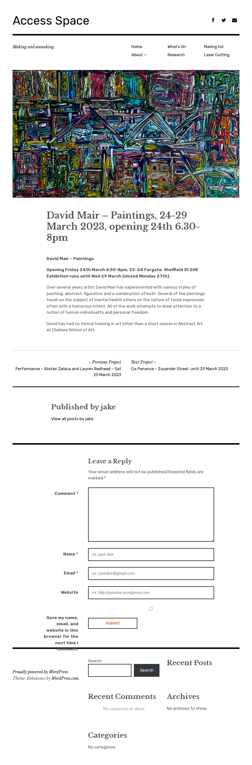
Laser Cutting (217, 54)
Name (70, 554)
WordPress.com (65, 678)
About (137, 54)
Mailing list (214, 46)
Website (69, 592)
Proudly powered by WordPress (40, 671)
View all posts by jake (72, 418)
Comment (66, 493)
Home (136, 46)
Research (176, 54)
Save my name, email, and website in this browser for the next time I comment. (61, 633)
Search (95, 660)
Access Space (51, 21)
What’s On (177, 46)
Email (71, 573)
